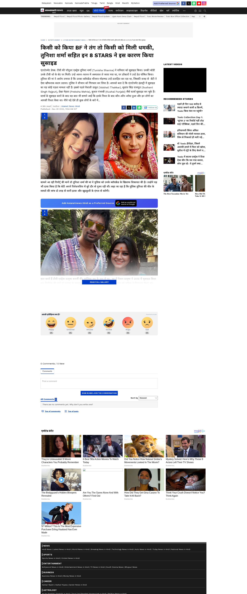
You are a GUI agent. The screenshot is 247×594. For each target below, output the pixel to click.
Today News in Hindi (161, 549)
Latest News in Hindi (62, 549)
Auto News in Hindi (143, 549)
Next (204, 16)
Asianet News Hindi (70, 106)
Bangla (110, 3)
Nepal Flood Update (101, 16)
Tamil (102, 3)
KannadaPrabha (82, 3)
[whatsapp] (194, 3)
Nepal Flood (59, 16)
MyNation (135, 3)
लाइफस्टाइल (132, 10)
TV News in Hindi (97, 567)
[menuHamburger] (200, 11)
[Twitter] (188, 3)
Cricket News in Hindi (70, 558)
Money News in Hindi (72, 576)
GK (88, 10)
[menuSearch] (205, 11)
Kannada (69, 3)
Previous (200, 16)
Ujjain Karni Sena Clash (122, 16)
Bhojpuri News (131, 567)
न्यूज (82, 10)
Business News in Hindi (52, 576)
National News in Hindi (180, 549)
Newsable (58, 3)
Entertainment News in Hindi (77, 567)
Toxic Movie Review (155, 16)
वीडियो (153, 10)
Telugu (94, 3)
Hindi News (46, 549)
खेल (161, 10)
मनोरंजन (120, 10)
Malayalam (46, 3)
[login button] (196, 11)
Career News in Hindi (78, 585)
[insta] (204, 3)
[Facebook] (183, 3)
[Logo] (53, 10)
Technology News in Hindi (123, 549)
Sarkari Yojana (61, 585)
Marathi (125, 3)
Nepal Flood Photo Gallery (78, 16)
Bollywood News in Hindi (52, 567)
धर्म (167, 10)
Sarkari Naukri (48, 585)
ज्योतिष (175, 10)
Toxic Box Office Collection (177, 16)
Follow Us (153, 108)
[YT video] (199, 3)
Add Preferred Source (165, 3)
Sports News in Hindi (51, 558)
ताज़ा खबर (72, 10)
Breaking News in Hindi (100, 549)
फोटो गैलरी (99, 10)
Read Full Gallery (99, 282)
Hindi (117, 3)
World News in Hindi (80, 549)
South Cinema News (114, 567)
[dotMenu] (184, 10)
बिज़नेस (144, 10)
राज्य (110, 10)
